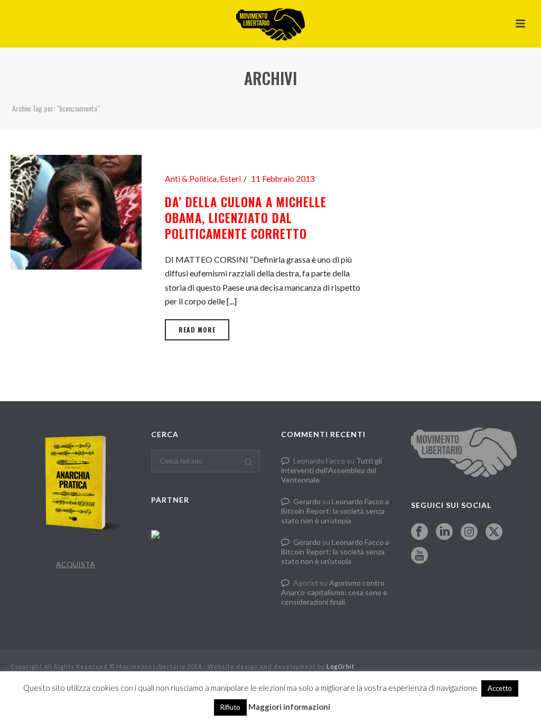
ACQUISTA (75, 564)
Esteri (230, 178)
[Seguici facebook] (419, 532)
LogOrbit (341, 666)
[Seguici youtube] (419, 556)
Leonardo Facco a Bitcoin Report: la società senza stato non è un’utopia (335, 511)
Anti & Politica (191, 178)
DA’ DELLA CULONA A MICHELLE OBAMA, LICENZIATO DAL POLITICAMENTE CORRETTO (246, 218)
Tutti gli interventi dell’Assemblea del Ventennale (331, 470)
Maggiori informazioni (289, 706)
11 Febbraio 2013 (283, 178)
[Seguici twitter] (494, 532)
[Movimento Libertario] (270, 24)
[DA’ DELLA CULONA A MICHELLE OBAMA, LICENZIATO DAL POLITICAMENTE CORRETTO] (76, 211)
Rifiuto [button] (230, 707)
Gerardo (307, 501)
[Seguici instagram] (469, 532)
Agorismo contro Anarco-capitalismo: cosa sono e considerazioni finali (334, 592)
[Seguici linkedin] (444, 532)
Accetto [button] (500, 688)
